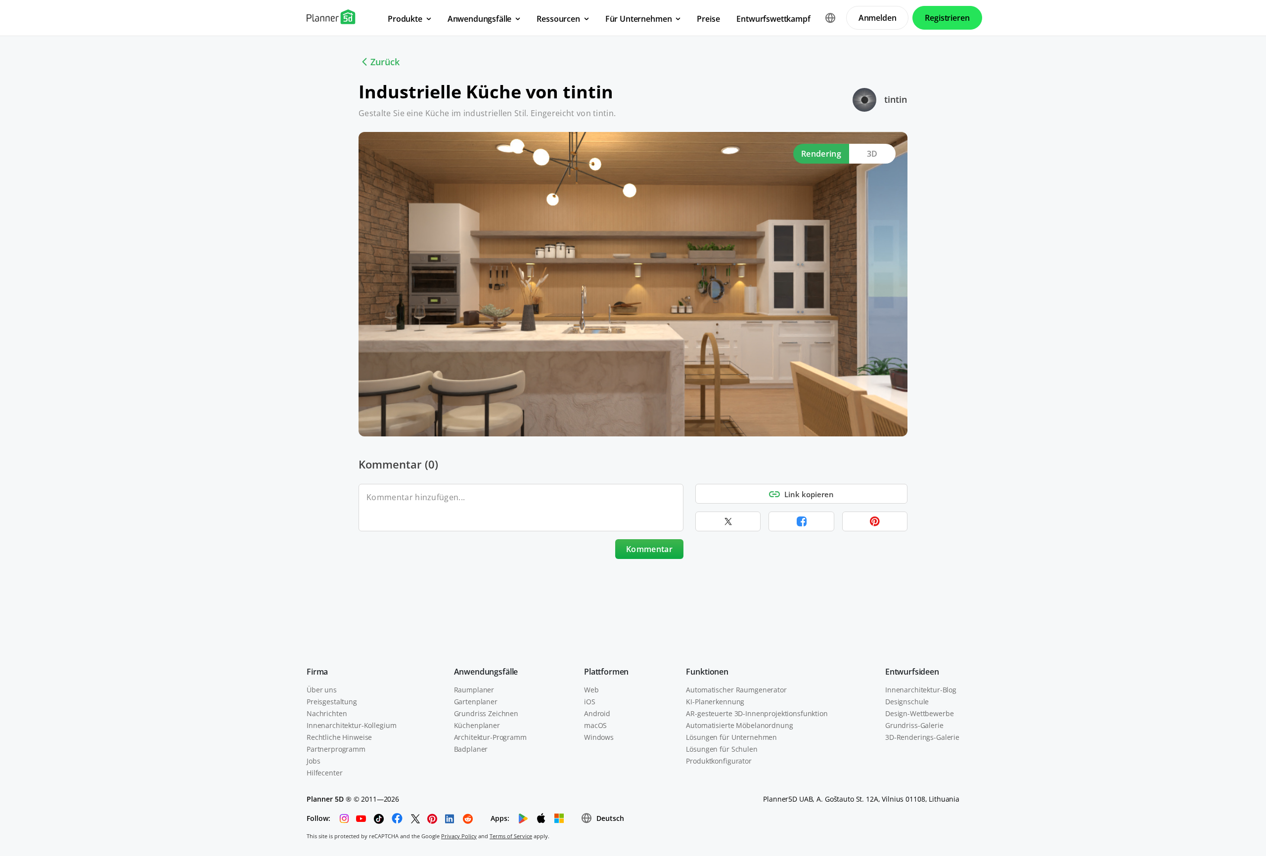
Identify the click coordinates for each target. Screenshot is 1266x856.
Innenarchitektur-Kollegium (351, 725)
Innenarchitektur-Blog (920, 689)
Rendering (821, 153)
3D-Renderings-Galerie (922, 737)
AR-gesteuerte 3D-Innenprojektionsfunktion (756, 713)
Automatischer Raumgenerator (736, 689)
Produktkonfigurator (718, 761)
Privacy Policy (459, 836)
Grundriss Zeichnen (486, 713)
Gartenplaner (475, 701)
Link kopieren (809, 494)
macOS (595, 725)
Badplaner (471, 749)
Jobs (313, 761)
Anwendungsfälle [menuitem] (480, 18)
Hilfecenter (324, 772)
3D (872, 153)
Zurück (385, 62)
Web (591, 689)
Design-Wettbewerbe (919, 713)
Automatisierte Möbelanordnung (739, 725)
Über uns (322, 689)
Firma (317, 671)
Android (597, 713)
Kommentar (649, 549)
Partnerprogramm (336, 749)
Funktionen (707, 671)
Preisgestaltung (332, 701)
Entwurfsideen (912, 671)
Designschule (907, 701)
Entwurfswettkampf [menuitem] (773, 18)
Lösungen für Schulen (721, 749)
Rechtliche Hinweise (339, 737)
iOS (589, 701)
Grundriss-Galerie (914, 725)
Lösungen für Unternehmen (731, 737)
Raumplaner (474, 689)
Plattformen (606, 671)
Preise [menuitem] (708, 18)
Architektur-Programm (490, 737)
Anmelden (878, 17)
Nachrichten (327, 713)
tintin (895, 99)
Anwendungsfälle (486, 671)
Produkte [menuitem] (405, 18)
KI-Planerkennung (715, 701)
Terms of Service (511, 836)
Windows (599, 737)
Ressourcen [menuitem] (558, 18)
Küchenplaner (477, 725)
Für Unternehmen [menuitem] (638, 18)
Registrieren (947, 17)
